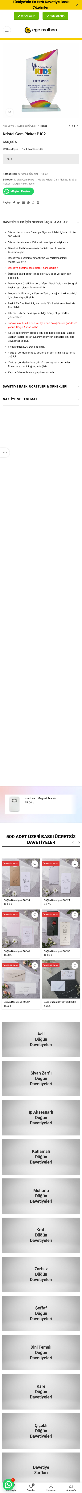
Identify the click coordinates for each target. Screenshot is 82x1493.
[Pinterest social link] (28, 202)
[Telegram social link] (37, 202)
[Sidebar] (5, 452)
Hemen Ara (57, 15)
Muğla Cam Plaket (24, 179)
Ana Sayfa (8, 125)
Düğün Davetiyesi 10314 (17, 900)
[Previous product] (70, 126)
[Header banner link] (35, 5)
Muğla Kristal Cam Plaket (52, 179)
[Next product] (77, 126)
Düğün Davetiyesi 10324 (57, 900)
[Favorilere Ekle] (34, 863)
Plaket (43, 125)
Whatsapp (28, 15)
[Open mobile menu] (7, 30)
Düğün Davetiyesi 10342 (17, 951)
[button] (8, 1484)
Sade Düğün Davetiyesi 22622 (60, 1002)
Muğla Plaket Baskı (23, 183)
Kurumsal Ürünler (27, 125)
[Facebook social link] (14, 202)
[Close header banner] (77, 5)
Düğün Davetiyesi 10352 (57, 951)
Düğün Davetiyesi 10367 (17, 1002)
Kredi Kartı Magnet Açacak (40, 798)
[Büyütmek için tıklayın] (9, 112)
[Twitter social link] (18, 202)
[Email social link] (23, 202)
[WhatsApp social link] (33, 202)
